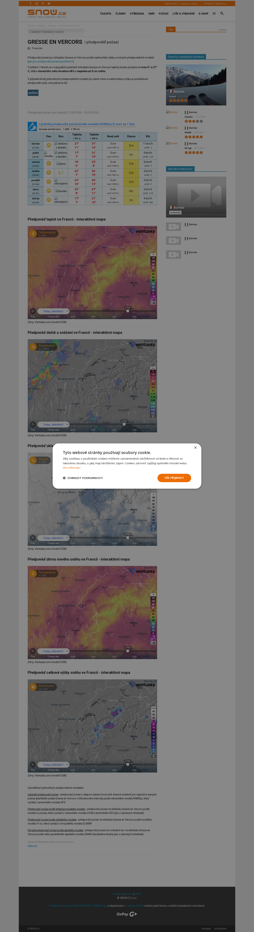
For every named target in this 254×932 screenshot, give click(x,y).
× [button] (195, 447)
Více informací (71, 468)
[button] (83, 478)
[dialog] (127, 466)
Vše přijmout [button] (174, 478)
